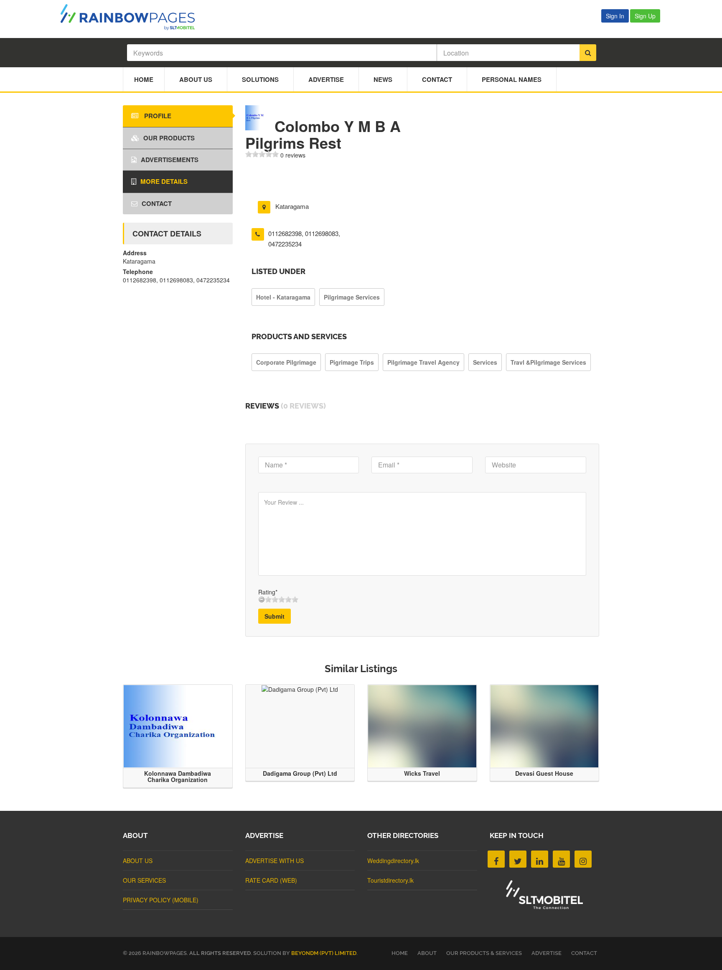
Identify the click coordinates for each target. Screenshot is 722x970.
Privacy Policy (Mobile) (160, 900)
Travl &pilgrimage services (548, 362)
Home (143, 79)
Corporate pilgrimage (286, 362)
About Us (195, 79)
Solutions (260, 79)
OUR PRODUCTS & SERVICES (484, 953)
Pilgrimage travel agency (423, 362)
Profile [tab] (156, 115)
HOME (400, 953)
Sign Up (645, 16)
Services (485, 362)
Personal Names (512, 79)
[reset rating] (261, 599)
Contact (437, 79)
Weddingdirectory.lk (393, 860)
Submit (274, 616)
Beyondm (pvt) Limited (323, 953)
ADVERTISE (546, 953)
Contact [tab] (157, 203)
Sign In (615, 16)
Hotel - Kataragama (283, 297)
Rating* (267, 592)
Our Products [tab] (169, 137)
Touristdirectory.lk (390, 880)
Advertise (326, 79)
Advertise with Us (274, 860)
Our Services (144, 880)
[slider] (262, 154)
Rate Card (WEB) (271, 880)
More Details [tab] (164, 181)
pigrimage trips (352, 362)
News (383, 79)
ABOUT (427, 953)
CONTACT (584, 953)
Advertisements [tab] (169, 159)
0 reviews (292, 155)
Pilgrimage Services (352, 297)
